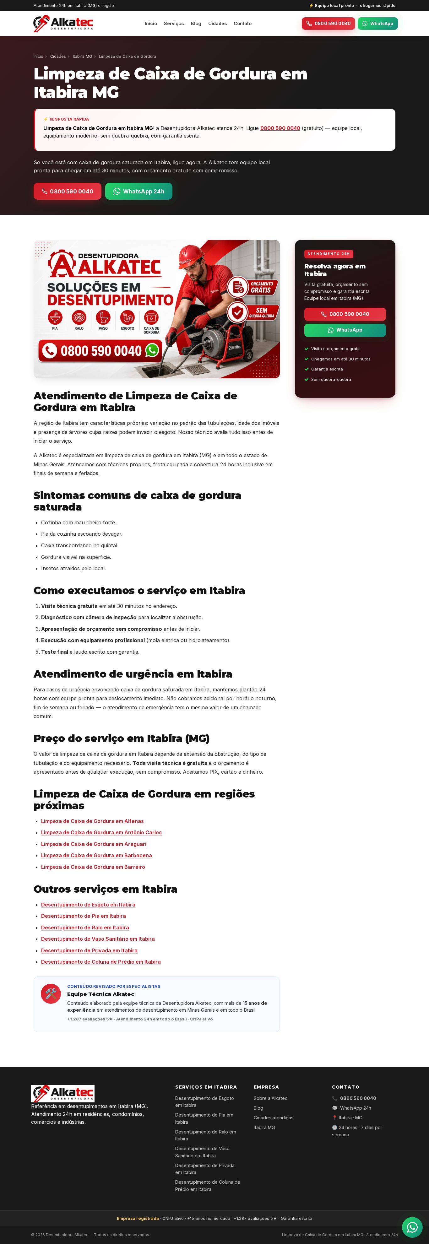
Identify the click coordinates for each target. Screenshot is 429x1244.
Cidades (217, 23)
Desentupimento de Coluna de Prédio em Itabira (101, 962)
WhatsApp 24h (144, 191)
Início (151, 23)
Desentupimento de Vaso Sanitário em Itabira (98, 939)
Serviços (174, 23)
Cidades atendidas (274, 1117)
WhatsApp (382, 23)
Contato (243, 23)
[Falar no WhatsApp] (412, 1227)
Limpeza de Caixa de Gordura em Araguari (93, 844)
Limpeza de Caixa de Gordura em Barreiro (93, 867)
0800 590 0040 (333, 23)
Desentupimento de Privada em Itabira (89, 950)
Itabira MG (82, 56)
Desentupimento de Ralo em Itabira (85, 927)
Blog (196, 23)
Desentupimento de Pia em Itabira (83, 916)
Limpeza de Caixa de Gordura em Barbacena (96, 855)
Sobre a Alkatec (270, 1098)
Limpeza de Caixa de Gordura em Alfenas (92, 821)
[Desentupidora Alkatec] (63, 23)
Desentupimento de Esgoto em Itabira (88, 904)
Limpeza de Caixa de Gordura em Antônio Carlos (101, 832)
